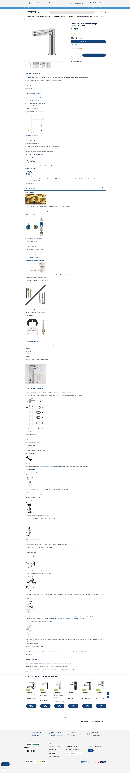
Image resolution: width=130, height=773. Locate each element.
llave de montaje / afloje (47, 466)
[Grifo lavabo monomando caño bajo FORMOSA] (45, 685)
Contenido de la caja (32, 341)
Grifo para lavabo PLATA (34, 73)
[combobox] (72, 12)
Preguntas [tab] (37, 724)
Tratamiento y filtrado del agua (84, 16)
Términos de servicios (54, 746)
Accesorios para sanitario (59, 16)
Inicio (25, 19)
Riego (101, 16)
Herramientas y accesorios (43, 16)
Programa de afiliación (54, 756)
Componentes (30, 188)
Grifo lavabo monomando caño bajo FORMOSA (44, 694)
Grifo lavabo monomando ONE (100, 693)
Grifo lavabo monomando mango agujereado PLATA (36, 19)
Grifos (95, 16)
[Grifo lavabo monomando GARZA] (87, 685)
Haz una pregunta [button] (84, 721)
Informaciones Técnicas (33, 93)
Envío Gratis (75, 44)
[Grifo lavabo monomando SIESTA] (31, 685)
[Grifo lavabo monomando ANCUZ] (73, 685)
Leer (91, 750)
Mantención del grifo (32, 659)
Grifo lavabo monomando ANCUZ (73, 693)
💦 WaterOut (29, 768)
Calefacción (70, 16)
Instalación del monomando (35, 388)
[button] (104, 12)
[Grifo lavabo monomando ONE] (101, 685)
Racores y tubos (30, 16)
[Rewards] (5, 764)
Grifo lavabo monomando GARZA (87, 693)
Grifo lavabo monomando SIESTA (31, 693)
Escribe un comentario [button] (98, 721)
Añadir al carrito (94, 55)
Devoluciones (52, 749)
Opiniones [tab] (28, 724)
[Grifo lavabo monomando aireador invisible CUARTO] (59, 685)
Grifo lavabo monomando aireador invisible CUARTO (58, 695)
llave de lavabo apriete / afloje (65, 618)
